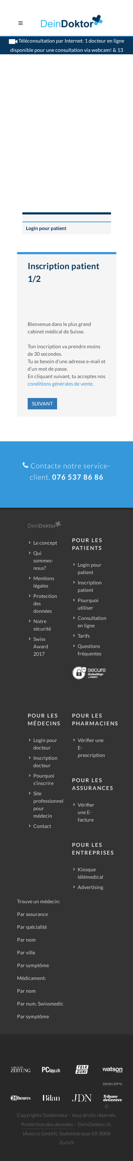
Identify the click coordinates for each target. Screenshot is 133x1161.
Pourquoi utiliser (88, 604)
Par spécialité (32, 927)
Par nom (26, 940)
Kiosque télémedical (90, 873)
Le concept (45, 543)
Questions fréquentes (89, 649)
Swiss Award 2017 (40, 646)
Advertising (90, 887)
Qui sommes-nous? (43, 560)
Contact (42, 826)
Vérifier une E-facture (86, 812)
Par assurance (32, 914)
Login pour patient (46, 228)
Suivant (42, 403)
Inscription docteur (45, 761)
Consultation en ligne (92, 621)
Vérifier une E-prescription (91, 747)
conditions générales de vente (60, 384)
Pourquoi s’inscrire (43, 779)
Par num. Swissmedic (40, 1004)
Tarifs (84, 636)
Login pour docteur (45, 744)
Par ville (26, 952)
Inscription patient (90, 586)
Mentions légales (43, 582)
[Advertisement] (66, 142)
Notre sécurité (42, 625)
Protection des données (45, 603)
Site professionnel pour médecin (48, 804)
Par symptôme (33, 965)
